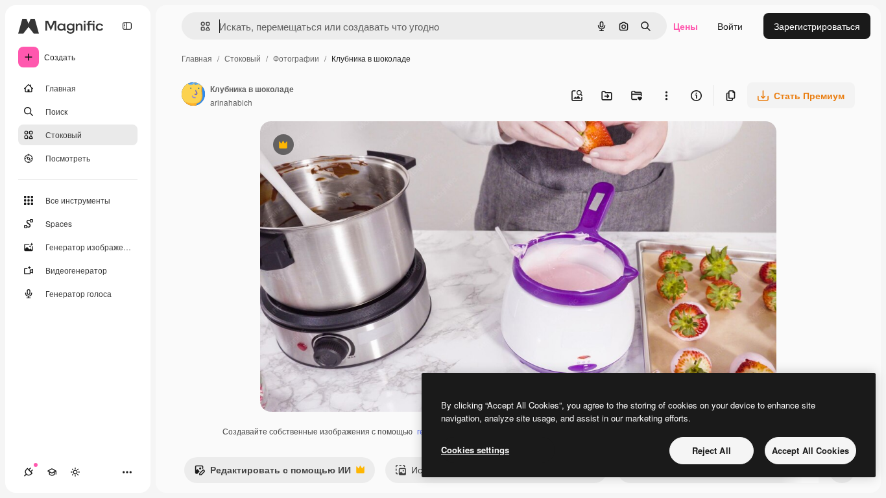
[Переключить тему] (75, 472)
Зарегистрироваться (817, 25)
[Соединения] (28, 472)
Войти (730, 25)
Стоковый (242, 58)
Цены (685, 25)
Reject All (711, 450)
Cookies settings (475, 450)
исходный (347, 146)
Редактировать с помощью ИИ (272, 472)
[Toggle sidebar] (127, 26)
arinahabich (231, 102)
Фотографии (296, 58)
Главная (197, 58)
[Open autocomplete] (200, 26)
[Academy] (52, 472)
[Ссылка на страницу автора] (193, 95)
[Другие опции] (666, 95)
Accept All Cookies (810, 450)
